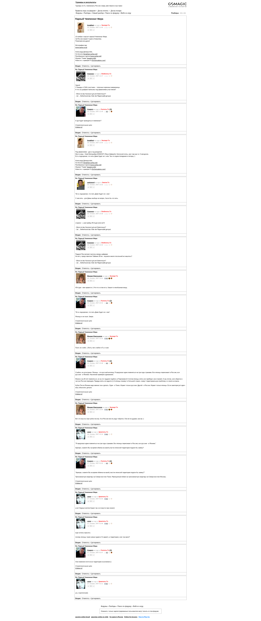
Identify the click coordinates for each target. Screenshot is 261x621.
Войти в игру (126, 13)
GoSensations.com (98, 60)
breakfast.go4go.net (90, 54)
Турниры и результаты (85, 2)
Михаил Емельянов (94, 276)
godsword (91, 182)
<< (181, 13)
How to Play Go (144, 617)
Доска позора (116, 11)
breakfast (90, 25)
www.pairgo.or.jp (81, 47)
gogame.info (91, 58)
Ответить (85, 66)
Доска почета (103, 11)
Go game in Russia (116, 617)
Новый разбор (98, 13)
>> (185, 13)
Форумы (79, 13)
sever (89, 432)
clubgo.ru (79, 127)
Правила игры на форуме (85, 11)
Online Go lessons (130, 617)
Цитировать (96, 66)
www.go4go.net (96, 56)
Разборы (87, 13)
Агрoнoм (90, 74)
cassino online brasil (82, 617)
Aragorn (90, 109)
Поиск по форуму (112, 13)
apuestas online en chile (99, 617)
